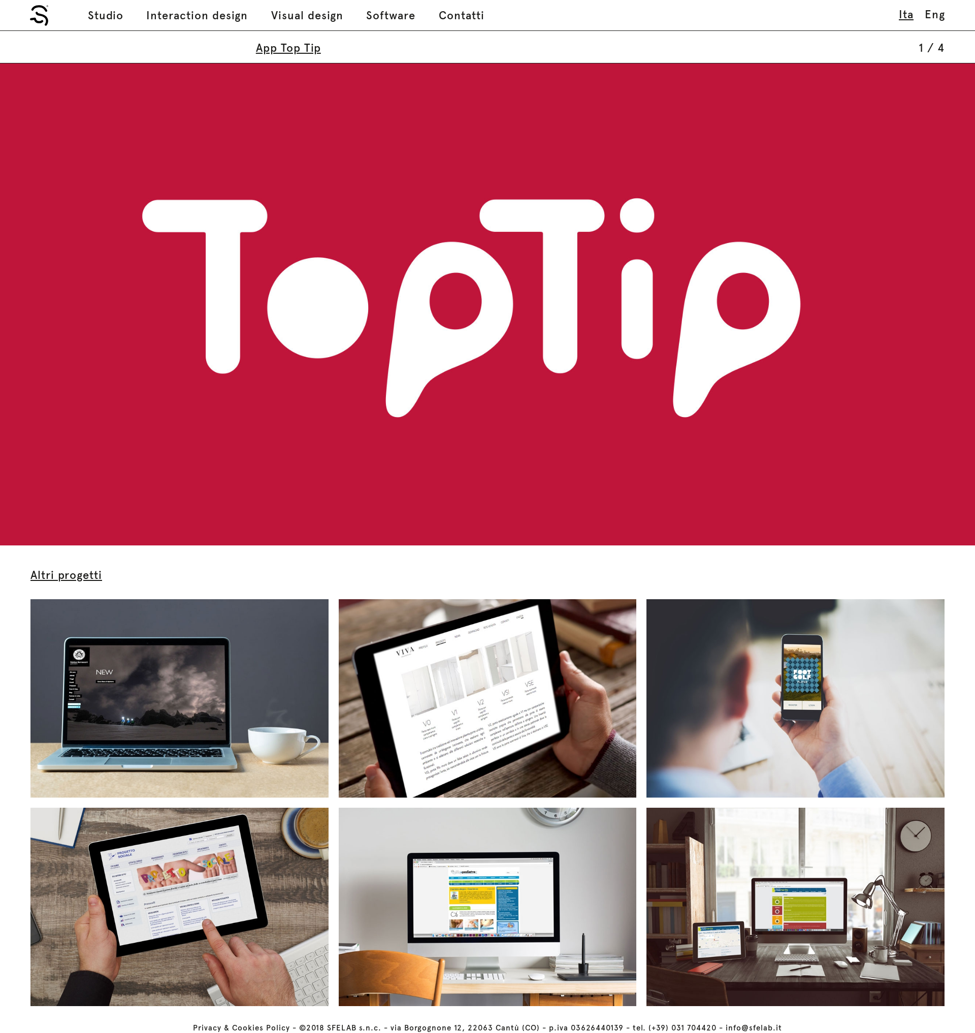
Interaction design (197, 15)
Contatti (461, 15)
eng (935, 14)
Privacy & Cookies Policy (241, 1027)
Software (390, 15)
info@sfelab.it (754, 1027)
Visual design (307, 15)
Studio (105, 15)
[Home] (39, 15)
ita (906, 14)
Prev (244, 304)
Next (731, 304)
